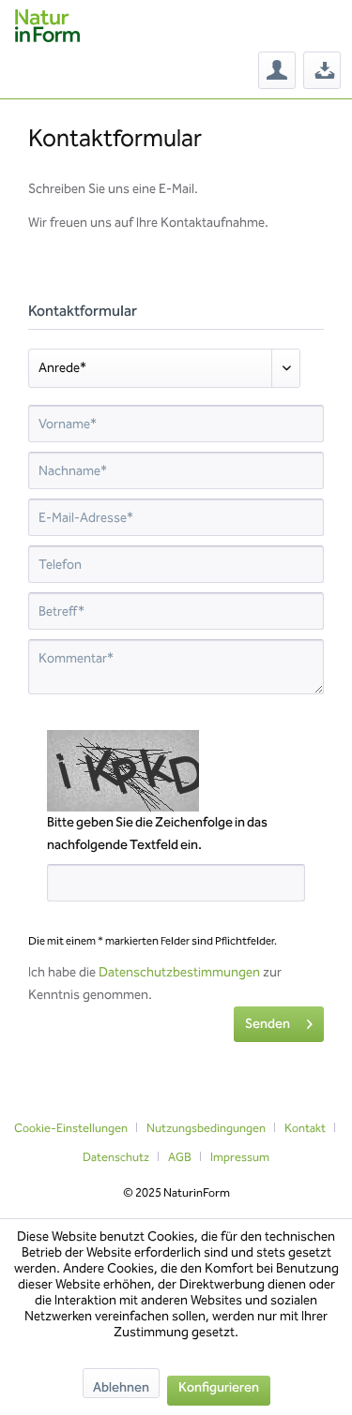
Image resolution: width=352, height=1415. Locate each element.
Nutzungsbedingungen (206, 1128)
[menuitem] (277, 70)
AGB (179, 1157)
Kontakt (305, 1128)
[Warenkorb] (322, 70)
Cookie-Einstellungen (71, 1128)
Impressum (239, 1157)
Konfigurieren (218, 1387)
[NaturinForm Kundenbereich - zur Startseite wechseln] (47, 25)
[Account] (277, 70)
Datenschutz (116, 1157)
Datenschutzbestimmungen (179, 972)
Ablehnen (121, 1387)
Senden (267, 1024)
